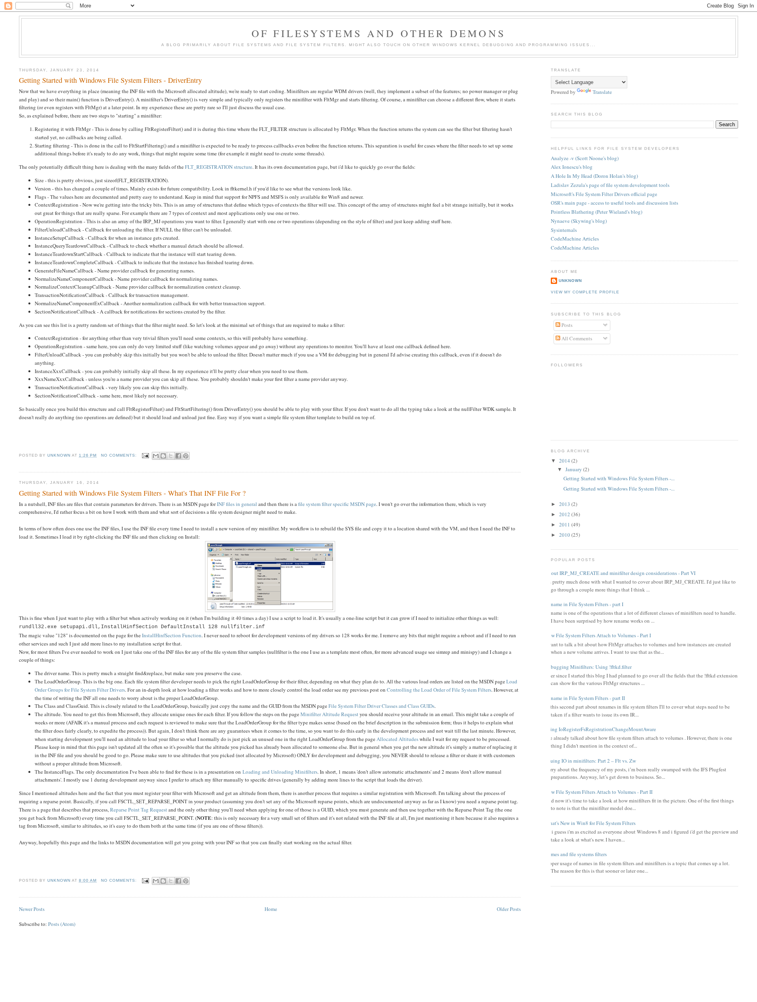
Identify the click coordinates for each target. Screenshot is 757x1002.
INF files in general (237, 504)
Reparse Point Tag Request (138, 809)
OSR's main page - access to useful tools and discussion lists (614, 202)
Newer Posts (32, 908)
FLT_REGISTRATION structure (218, 166)
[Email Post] (145, 455)
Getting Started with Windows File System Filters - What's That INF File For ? (132, 493)
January (574, 469)
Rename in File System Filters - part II (585, 698)
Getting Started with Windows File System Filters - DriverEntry (110, 80)
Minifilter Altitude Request (329, 714)
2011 (565, 524)
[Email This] (156, 456)
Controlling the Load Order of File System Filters (439, 689)
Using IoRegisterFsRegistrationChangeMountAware (600, 729)
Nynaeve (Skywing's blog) (579, 220)
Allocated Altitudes (397, 739)
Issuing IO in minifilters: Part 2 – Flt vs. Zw (590, 760)
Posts (566, 324)
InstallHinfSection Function (171, 635)
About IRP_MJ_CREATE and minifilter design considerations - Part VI (620, 573)
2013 (565, 504)
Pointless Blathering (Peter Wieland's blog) (596, 211)
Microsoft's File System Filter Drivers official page (604, 194)
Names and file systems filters (576, 854)
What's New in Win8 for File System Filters (590, 823)
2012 (565, 514)
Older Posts (509, 908)
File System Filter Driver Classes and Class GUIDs (381, 705)
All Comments (576, 338)
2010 (565, 534)
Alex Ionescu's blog (572, 166)
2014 (565, 460)
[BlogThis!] (163, 456)
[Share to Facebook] (178, 456)
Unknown (570, 280)
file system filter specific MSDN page (337, 504)
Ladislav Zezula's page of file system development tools (610, 184)
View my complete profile (585, 292)
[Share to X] (171, 456)
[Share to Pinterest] (186, 456)
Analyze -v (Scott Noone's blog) (585, 158)
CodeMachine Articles (575, 238)
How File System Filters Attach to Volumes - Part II (599, 791)
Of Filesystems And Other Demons (378, 33)
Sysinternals (564, 229)
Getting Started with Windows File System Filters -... (619, 478)
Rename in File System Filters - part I (584, 604)
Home (271, 908)
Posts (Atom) (61, 923)
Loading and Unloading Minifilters (279, 771)
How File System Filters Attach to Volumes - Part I (598, 635)
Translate (602, 91)
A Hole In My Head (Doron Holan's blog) (594, 175)
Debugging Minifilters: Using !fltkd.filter (588, 666)
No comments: (119, 455)
